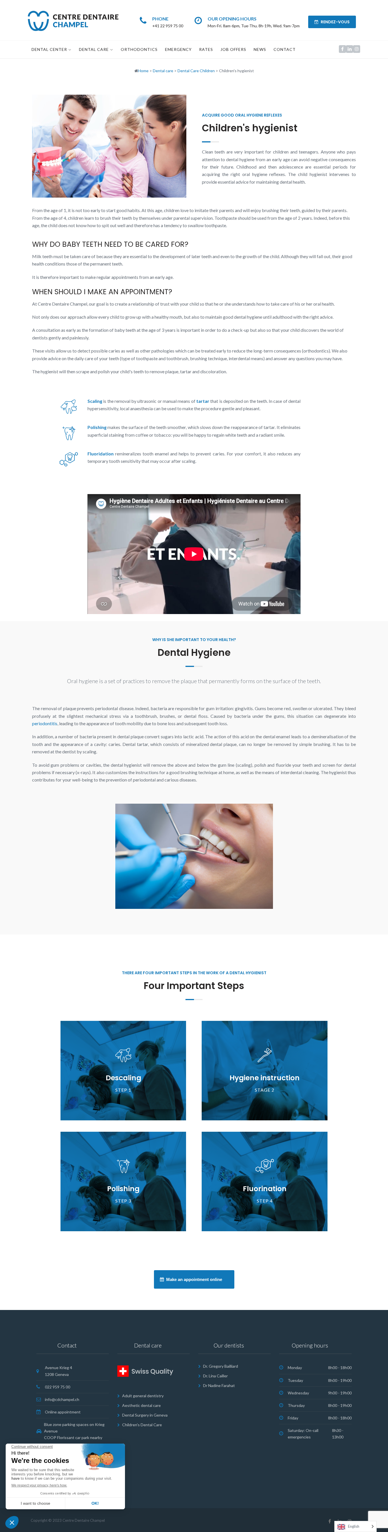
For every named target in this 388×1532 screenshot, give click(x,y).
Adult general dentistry (143, 1395)
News (260, 49)
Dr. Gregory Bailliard (220, 1366)
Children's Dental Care (142, 1424)
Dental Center (49, 49)
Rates (206, 49)
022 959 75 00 (57, 1386)
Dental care (94, 49)
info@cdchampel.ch (62, 1399)
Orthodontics (139, 49)
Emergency (178, 49)
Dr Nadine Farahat (219, 1385)
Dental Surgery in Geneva (145, 1415)
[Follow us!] (342, 49)
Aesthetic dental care (141, 1405)
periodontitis (44, 723)
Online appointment (63, 1411)
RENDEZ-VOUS (335, 22)
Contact (285, 49)
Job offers (233, 49)
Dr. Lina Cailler (215, 1375)
